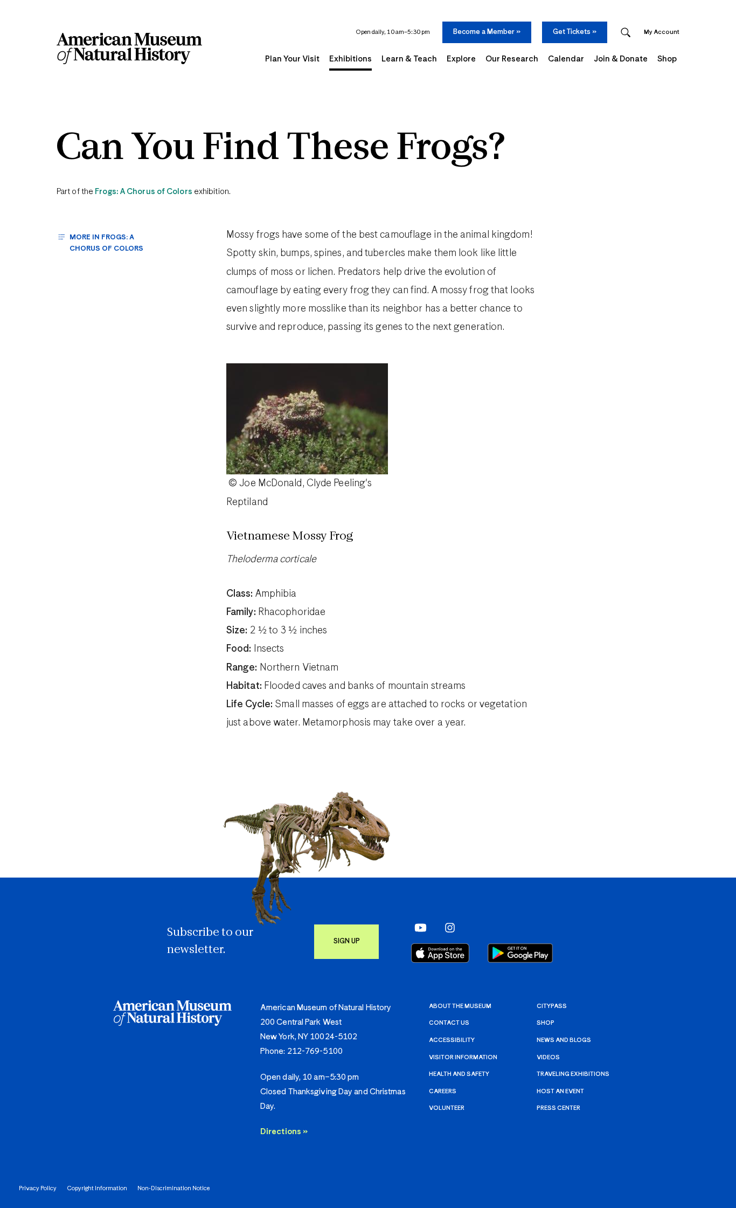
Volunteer (446, 1108)
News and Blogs (564, 1040)
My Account (661, 32)
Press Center (558, 1108)
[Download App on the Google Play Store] (520, 953)
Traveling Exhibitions (573, 1074)
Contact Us (449, 1023)
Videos (548, 1057)
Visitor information (463, 1057)
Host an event (560, 1091)
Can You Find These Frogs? (281, 149)
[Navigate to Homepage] (129, 48)
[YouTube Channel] (418, 927)
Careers (442, 1091)
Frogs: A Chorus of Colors (143, 192)
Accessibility (452, 1040)
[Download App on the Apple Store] (440, 953)
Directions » (284, 1132)
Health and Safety (459, 1074)
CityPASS (552, 1006)
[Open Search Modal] (625, 32)
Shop (545, 1023)
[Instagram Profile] (446, 927)
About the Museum (460, 1006)
